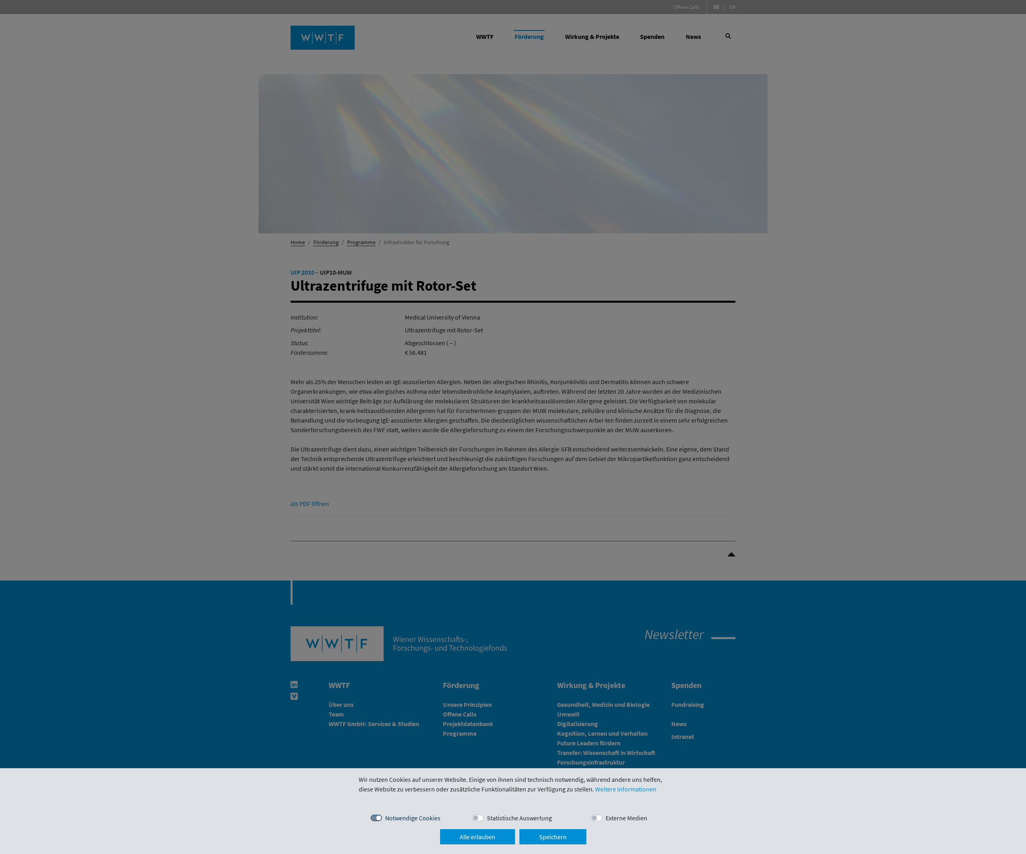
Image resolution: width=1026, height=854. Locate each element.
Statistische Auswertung (519, 818)
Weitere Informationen (625, 789)
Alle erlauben (477, 837)
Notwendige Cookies (412, 818)
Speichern (553, 837)
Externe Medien (626, 818)
